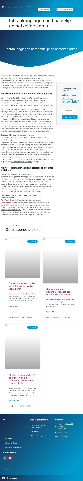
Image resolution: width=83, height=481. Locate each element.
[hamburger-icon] (29, 8)
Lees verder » (14, 306)
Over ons (8, 439)
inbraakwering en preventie (21, 162)
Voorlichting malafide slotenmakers (38, 426)
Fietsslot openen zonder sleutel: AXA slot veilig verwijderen (22, 286)
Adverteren (35, 431)
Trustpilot (7, 469)
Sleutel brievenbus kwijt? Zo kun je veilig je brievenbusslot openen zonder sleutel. (22, 379)
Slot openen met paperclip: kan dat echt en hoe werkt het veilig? (59, 292)
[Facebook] (5, 458)
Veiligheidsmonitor (10, 202)
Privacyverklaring (11, 443)
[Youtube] (10, 458)
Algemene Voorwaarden (13, 447)
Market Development (38, 436)
